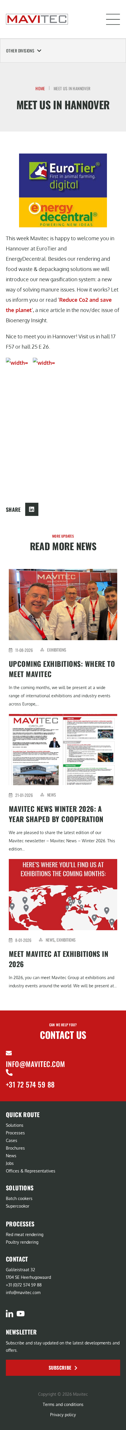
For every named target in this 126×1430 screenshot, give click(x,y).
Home (40, 88)
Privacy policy (63, 1414)
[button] (113, 19)
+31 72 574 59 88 (30, 1084)
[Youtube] (20, 1313)
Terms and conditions (63, 1404)
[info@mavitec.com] (9, 1053)
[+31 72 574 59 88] (9, 1072)
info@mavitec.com (35, 1064)
